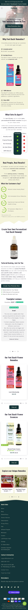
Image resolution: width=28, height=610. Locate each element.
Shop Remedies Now (14, 26)
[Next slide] (18, 351)
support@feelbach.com (7, 558)
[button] (22, 8)
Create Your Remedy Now (11, 286)
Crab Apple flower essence (14, 449)
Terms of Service (5, 517)
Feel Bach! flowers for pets (7, 490)
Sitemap (3, 541)
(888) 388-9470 (5, 561)
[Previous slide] (10, 351)
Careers (3, 535)
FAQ (2, 526)
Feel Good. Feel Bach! (11, 603)
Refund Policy (4, 514)
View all (14, 407)
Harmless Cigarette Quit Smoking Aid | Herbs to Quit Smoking (14, 392)
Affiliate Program (5, 529)
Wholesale (3, 532)
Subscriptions (4, 520)
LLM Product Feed (6, 538)
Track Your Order (5, 573)
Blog (2, 511)
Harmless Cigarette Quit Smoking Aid (6, 548)
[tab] (12, 351)
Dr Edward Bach (5, 544)
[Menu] (2, 8)
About (2, 508)
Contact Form (5, 569)
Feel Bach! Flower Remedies (21, 490)
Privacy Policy (4, 523)
